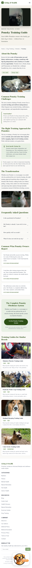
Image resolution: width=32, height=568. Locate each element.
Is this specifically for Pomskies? (12, 218)
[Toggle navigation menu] (29, 2)
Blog (2, 498)
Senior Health (5, 490)
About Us (3, 520)
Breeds (18, 48)
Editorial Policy (5, 526)
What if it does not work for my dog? (13, 238)
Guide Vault (4, 501)
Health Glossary (5, 504)
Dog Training (10, 48)
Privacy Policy (5, 532)
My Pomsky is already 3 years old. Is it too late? (14, 225)
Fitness (3, 478)
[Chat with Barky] (21, 559)
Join (28, 549)
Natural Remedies (6, 484)
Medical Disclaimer (6, 529)
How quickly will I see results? (11, 232)
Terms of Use (5, 535)
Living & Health (10, 3)
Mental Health (5, 481)
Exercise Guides (5, 510)
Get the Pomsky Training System (16, 322)
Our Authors (4, 523)
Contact (3, 538)
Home (3, 48)
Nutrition (3, 475)
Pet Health (4, 487)
